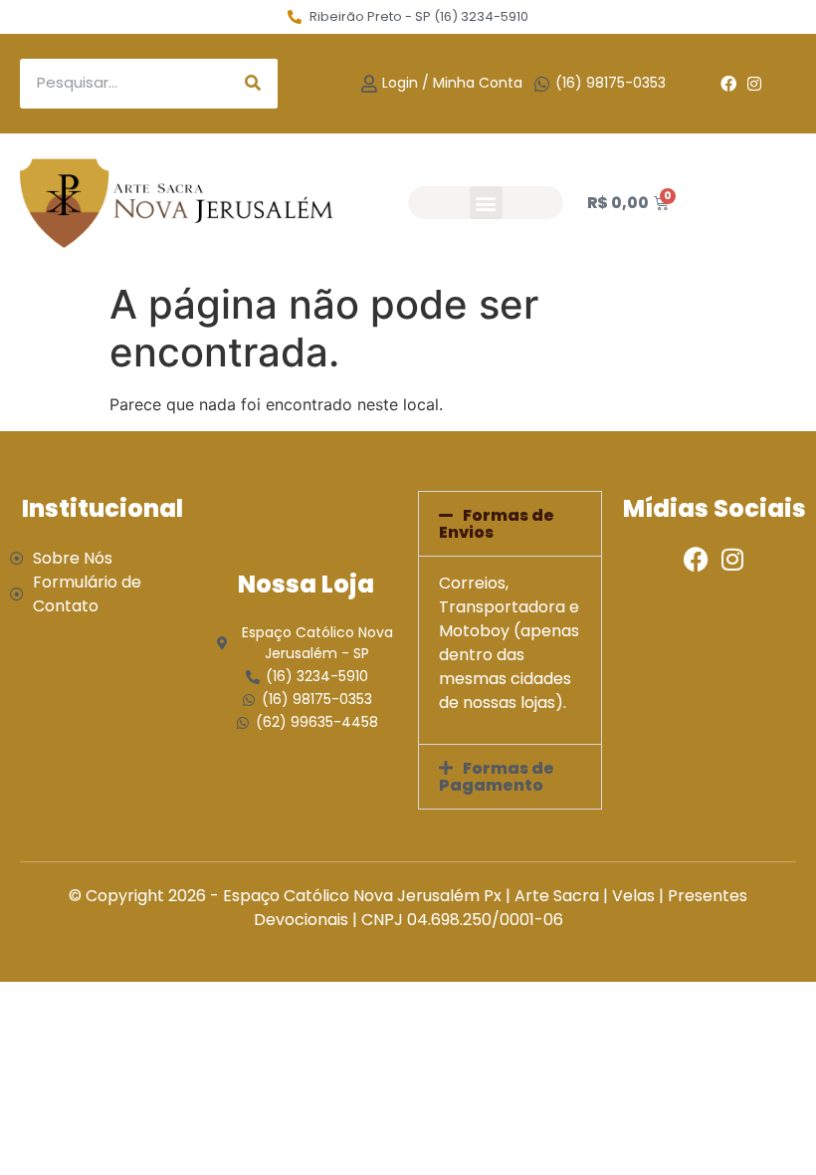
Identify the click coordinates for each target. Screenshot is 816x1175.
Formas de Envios (496, 524)
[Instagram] (754, 84)
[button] (486, 202)
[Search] (253, 84)
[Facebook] (728, 84)
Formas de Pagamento (496, 777)
